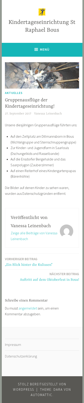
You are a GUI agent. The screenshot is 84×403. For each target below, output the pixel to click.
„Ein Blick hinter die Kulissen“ (28, 262)
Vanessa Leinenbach (48, 113)
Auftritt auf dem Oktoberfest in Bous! (49, 277)
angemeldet (28, 308)
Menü (45, 49)
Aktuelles (14, 93)
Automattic (41, 395)
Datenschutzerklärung (21, 356)
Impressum (13, 344)
